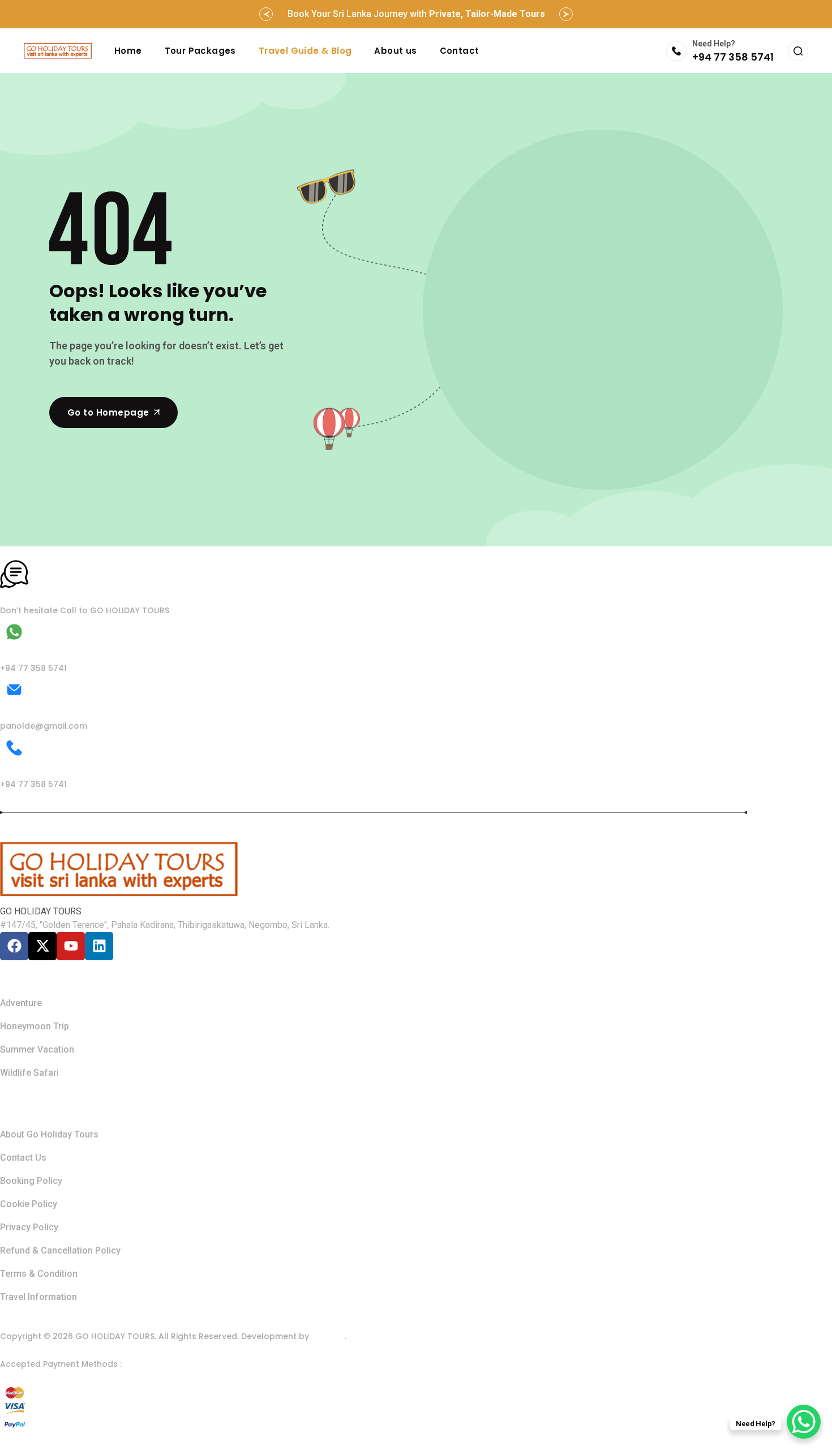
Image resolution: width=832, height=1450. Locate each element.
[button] (266, 14)
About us (395, 51)
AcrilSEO (328, 1336)
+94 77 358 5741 (733, 57)
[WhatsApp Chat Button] (804, 1422)
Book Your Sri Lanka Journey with (416, 13)
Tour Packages (200, 51)
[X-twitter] (42, 946)
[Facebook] (14, 946)
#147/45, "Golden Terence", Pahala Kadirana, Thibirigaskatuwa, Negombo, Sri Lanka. (164, 924)
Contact (459, 51)
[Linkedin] (99, 946)
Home (128, 51)
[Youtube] (71, 946)
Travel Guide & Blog (305, 51)
